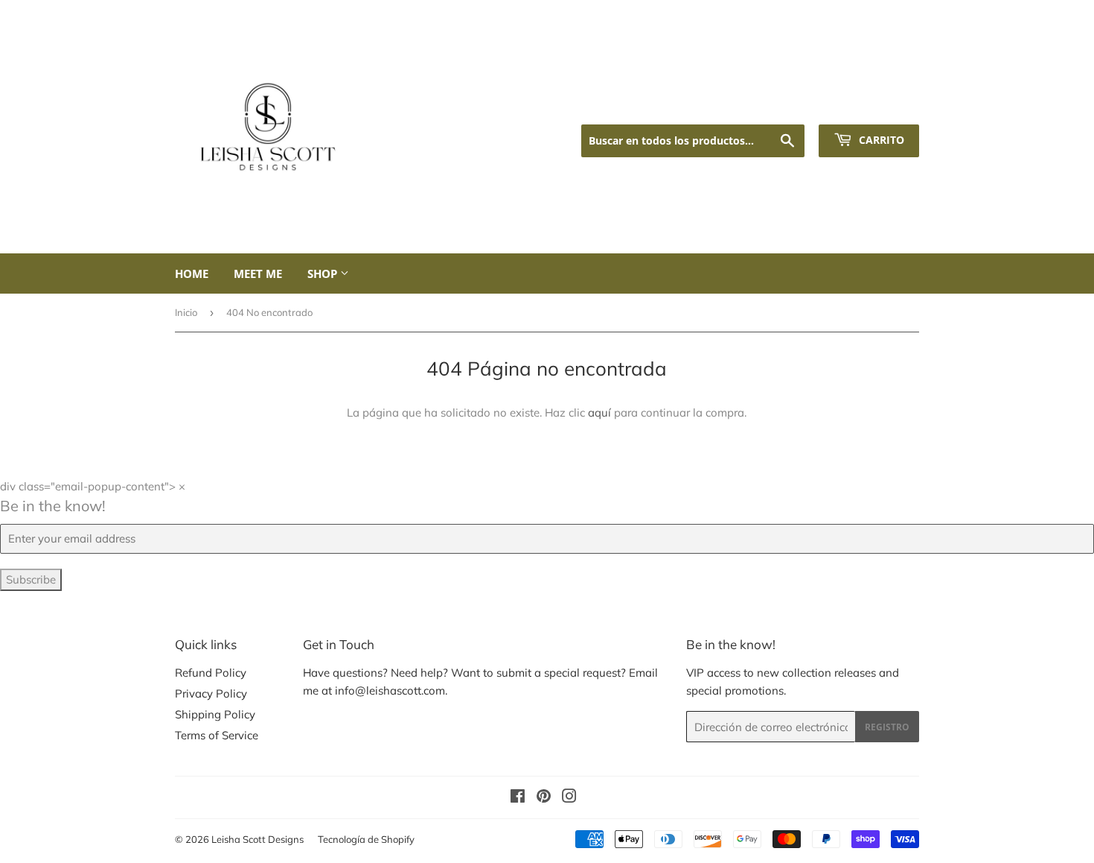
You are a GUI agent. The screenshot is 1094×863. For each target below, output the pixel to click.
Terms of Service (216, 735)
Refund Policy (210, 673)
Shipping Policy (215, 714)
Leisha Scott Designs (257, 839)
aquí (599, 412)
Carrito (880, 140)
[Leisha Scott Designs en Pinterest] (543, 798)
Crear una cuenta (879, 105)
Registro (887, 727)
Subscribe (31, 579)
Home (191, 273)
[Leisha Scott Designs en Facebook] (517, 798)
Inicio (186, 312)
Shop (323, 273)
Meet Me (258, 273)
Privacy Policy (211, 693)
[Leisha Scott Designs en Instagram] (569, 798)
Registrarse (796, 105)
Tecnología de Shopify (366, 839)
